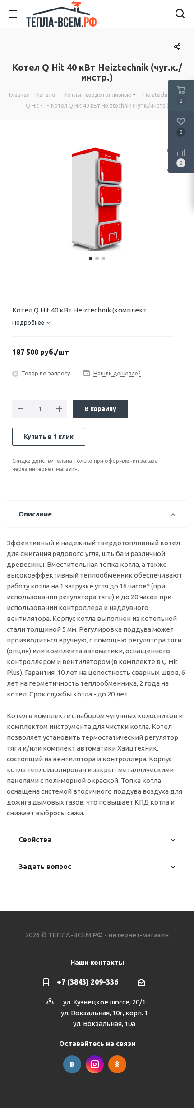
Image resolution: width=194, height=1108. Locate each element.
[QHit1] (97, 199)
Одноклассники (117, 1064)
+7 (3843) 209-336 (87, 982)
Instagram (95, 1064)
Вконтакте (72, 1064)
